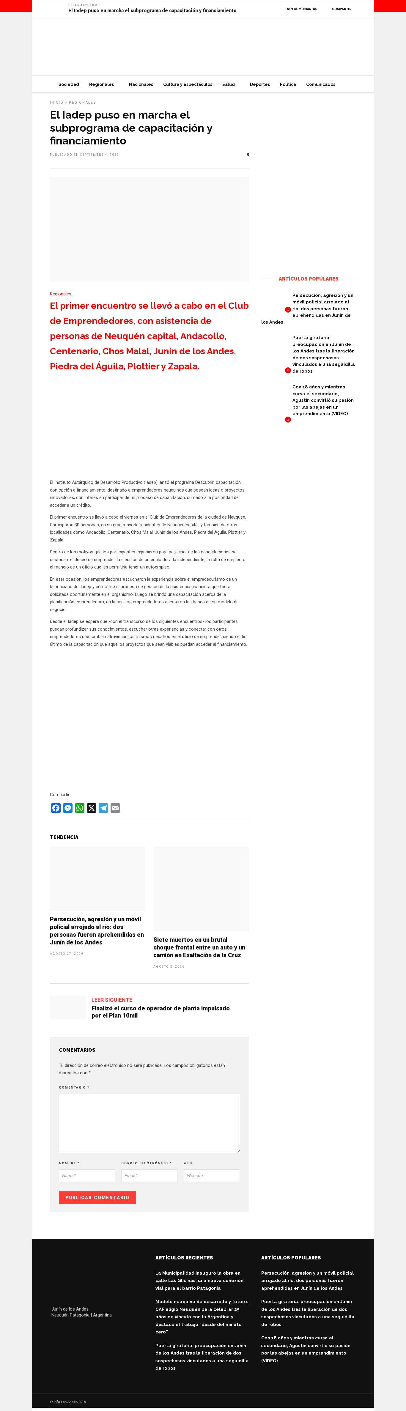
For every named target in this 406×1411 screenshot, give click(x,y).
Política (288, 84)
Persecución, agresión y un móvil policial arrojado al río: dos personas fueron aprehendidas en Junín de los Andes (307, 309)
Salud (228, 84)
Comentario (74, 1087)
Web (188, 1163)
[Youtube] (81, 1329)
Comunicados (320, 84)
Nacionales (141, 84)
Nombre (69, 1163)
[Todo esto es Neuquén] (308, 259)
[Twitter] (68, 1329)
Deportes (260, 84)
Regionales (101, 84)
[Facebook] (56, 1329)
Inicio (57, 102)
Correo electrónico (146, 1163)
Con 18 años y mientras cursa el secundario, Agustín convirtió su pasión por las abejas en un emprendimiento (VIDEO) (323, 400)
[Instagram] (94, 1329)
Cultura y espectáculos (187, 84)
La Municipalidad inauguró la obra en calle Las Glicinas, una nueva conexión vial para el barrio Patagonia (199, 1280)
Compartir (342, 9)
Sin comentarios (302, 9)
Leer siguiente (112, 1000)
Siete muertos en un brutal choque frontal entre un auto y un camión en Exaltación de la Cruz (199, 947)
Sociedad (69, 84)
